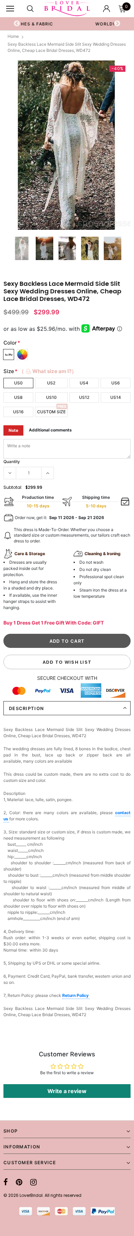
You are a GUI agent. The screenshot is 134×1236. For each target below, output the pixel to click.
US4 (84, 382)
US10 (51, 397)
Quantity (11, 461)
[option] (67, 145)
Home (13, 36)
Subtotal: (12, 487)
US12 (84, 397)
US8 (18, 397)
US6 (115, 382)
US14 (115, 397)
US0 (18, 382)
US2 (51, 382)
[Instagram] (33, 1182)
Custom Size (51, 411)
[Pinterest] (19, 1182)
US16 (18, 411)
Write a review (67, 1091)
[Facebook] (5, 1182)
